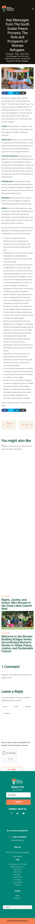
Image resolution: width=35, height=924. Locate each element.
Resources (17, 874)
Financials (17, 885)
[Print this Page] (23, 93)
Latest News (5, 596)
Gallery (17, 895)
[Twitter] (17, 813)
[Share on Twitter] (11, 93)
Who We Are (17, 872)
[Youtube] (23, 813)
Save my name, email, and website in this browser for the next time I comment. (15, 743)
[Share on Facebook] (4, 93)
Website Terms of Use (17, 867)
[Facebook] (11, 813)
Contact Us (17, 898)
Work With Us (17, 869)
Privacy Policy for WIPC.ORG (17, 864)
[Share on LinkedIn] (17, 93)
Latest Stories (17, 882)
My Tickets (17, 879)
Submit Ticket (17, 877)
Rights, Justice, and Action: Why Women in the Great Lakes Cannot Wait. (16, 604)
